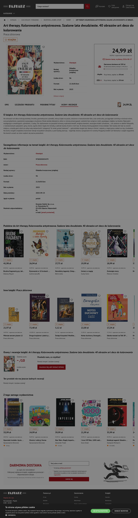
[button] (46, 515)
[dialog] (69, 511)
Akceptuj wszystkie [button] (100, 511)
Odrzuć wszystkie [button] (121, 511)
